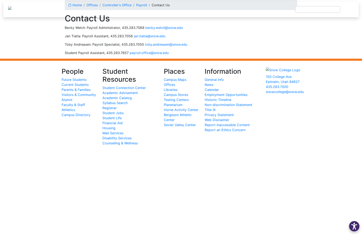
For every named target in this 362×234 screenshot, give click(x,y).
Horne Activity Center (181, 110)
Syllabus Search (115, 103)
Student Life (112, 118)
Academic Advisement (120, 93)
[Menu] (349, 9)
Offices (169, 85)
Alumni (67, 100)
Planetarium (173, 105)
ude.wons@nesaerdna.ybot (166, 44)
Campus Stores (176, 95)
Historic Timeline (218, 100)
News (209, 85)
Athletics (68, 110)
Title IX (210, 110)
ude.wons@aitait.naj (149, 36)
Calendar (212, 90)
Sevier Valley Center (180, 125)
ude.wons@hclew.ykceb (164, 28)
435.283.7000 (277, 87)
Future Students (74, 80)
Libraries (170, 90)
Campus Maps (175, 80)
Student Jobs (113, 113)
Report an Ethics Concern (225, 130)
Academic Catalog (117, 98)
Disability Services (117, 138)
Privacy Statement (219, 115)
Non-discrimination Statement (228, 105)
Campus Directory (76, 115)
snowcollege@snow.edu (285, 92)
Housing (108, 128)
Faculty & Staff (73, 105)
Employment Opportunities (226, 95)
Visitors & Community (79, 95)
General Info (214, 80)
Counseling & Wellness (120, 143)
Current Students (75, 85)
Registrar (109, 108)
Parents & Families (76, 90)
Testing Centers (176, 100)
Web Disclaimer (217, 120)
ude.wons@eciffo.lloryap (149, 53)
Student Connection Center (124, 88)
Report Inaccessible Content (227, 125)
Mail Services (112, 133)
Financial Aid (112, 123)
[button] (354, 226)
